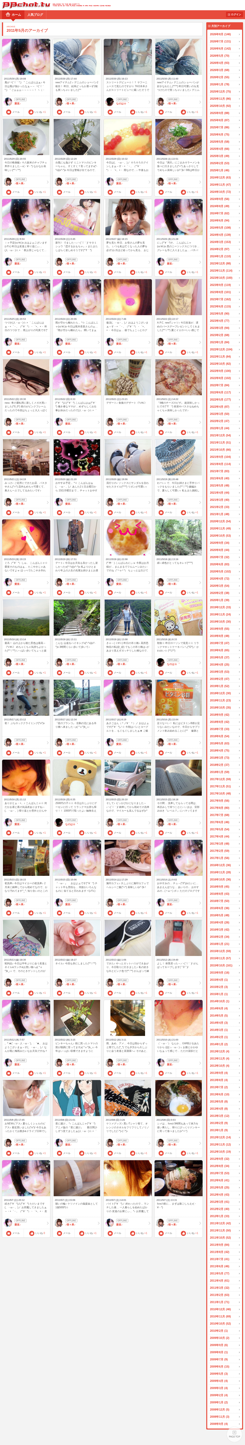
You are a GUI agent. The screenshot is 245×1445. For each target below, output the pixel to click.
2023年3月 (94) (219, 328)
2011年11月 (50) (220, 1230)
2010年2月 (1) (219, 1330)
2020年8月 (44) (219, 550)
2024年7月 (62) (219, 213)
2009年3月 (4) (219, 1388)
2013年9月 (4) (219, 1072)
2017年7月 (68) (219, 815)
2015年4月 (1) (219, 979)
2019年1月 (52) (219, 686)
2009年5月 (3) (219, 1373)
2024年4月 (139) (220, 234)
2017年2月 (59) (219, 850)
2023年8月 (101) (220, 292)
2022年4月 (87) (219, 406)
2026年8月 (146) (220, 34)
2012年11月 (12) (220, 1144)
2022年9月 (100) (220, 370)
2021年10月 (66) (220, 449)
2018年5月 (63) (219, 743)
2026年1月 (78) (219, 84)
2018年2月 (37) (219, 764)
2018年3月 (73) (219, 757)
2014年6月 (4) (219, 1008)
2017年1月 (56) (219, 858)
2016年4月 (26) (219, 922)
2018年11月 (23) (220, 700)
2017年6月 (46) (219, 822)
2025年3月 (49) (219, 156)
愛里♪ (18, 103)
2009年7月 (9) (219, 1359)
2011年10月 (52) (220, 1237)
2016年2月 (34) (219, 936)
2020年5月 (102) (220, 571)
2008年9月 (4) (219, 1423)
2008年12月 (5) (219, 1409)
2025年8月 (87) (219, 120)
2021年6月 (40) (219, 478)
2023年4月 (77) (219, 320)
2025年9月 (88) (219, 113)
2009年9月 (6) (219, 1345)
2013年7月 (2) (219, 1087)
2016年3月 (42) (219, 929)
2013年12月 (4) (219, 1051)
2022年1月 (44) (219, 428)
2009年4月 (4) (219, 1380)
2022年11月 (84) (220, 356)
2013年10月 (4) (219, 1065)
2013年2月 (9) (219, 1123)
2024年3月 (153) (220, 242)
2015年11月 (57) (220, 958)
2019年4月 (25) (219, 664)
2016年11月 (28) (220, 872)
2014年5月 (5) (219, 1015)
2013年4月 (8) (219, 1108)
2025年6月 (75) (219, 134)
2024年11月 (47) (220, 184)
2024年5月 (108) (220, 227)
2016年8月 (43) (219, 893)
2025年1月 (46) (219, 170)
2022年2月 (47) (219, 421)
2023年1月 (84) (219, 342)
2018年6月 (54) (219, 736)
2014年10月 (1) (219, 1001)
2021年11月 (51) (220, 442)
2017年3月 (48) (219, 843)
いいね (40, 112)
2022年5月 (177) (220, 399)
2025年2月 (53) (219, 163)
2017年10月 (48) (220, 793)
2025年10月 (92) (220, 105)
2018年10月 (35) (220, 707)
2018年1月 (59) (219, 772)
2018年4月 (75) (219, 750)
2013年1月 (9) (219, 1130)
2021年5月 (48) (219, 485)
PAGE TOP (234, 1434)
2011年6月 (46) (219, 1266)
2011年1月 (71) (219, 1302)
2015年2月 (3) (219, 987)
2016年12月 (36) (220, 865)
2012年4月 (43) (219, 1194)
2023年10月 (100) (221, 277)
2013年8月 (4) (219, 1080)
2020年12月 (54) (220, 521)
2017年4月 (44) (219, 836)
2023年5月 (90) (219, 313)
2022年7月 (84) (219, 385)
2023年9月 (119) (220, 285)
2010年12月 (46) (220, 1309)
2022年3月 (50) (219, 413)
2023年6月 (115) (220, 306)
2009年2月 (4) (219, 1395)
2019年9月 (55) (219, 628)
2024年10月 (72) (220, 191)
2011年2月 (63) (219, 1295)
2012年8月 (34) (219, 1166)
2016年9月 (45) (219, 886)
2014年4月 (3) (219, 1022)
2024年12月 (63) (220, 177)
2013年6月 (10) (219, 1094)
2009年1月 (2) (219, 1402)
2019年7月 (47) (219, 643)
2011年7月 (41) (219, 1259)
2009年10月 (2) (219, 1337)
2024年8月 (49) (219, 206)
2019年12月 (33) (220, 607)
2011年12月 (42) (220, 1223)
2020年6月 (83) (219, 564)
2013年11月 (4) (219, 1058)
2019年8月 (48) (219, 636)
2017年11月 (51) (220, 786)
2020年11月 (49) (220, 528)
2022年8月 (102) (220, 378)
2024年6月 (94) (219, 220)
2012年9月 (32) (219, 1158)
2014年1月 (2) (219, 1044)
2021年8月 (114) (220, 464)
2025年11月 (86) (220, 98)
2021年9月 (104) (220, 456)
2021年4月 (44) (219, 492)
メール (16, 112)
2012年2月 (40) (219, 1209)
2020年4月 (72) (219, 578)
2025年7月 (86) (219, 127)
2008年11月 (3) (219, 1416)
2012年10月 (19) (220, 1151)
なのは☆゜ (122, 103)
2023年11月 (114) (221, 270)
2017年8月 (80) (219, 807)
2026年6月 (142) (220, 48)
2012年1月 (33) (219, 1216)
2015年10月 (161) (221, 965)
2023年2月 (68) (219, 335)
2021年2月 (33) (219, 507)
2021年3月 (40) (219, 499)
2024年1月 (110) (220, 256)
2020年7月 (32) (219, 557)
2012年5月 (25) (219, 1187)
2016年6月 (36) (219, 908)
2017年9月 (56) (219, 800)
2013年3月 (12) (219, 1115)
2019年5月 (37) (219, 657)
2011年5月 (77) (219, 1273)
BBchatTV (55, 5)
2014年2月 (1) (219, 1037)
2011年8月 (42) (219, 1252)
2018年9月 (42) (219, 714)
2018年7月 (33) (219, 729)
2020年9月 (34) (219, 542)
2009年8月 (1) (219, 1352)
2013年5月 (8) (219, 1101)
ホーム (16, 14)
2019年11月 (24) (220, 614)
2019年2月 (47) (219, 678)
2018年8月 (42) (219, 721)
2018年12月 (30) (220, 693)
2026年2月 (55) (219, 77)
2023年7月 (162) (220, 299)
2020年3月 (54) (219, 585)
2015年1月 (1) (219, 994)
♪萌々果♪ (70, 103)
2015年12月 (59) (220, 951)
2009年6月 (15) (219, 1366)
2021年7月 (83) (219, 471)
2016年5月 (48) (219, 915)
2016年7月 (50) (219, 901)
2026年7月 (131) (220, 41)
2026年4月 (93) (219, 62)
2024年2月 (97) (219, 249)
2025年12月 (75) (220, 91)
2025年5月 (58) (219, 141)
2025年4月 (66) (219, 148)
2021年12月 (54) (220, 435)
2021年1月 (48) (219, 514)
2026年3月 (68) (219, 70)
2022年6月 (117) (220, 392)
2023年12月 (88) (220, 263)
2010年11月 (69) (220, 1316)
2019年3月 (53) (219, 671)
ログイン (236, 14)
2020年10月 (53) (220, 535)
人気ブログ (35, 14)
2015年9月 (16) (219, 972)
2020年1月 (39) (219, 600)
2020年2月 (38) (219, 593)
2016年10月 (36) (220, 879)
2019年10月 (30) (220, 621)
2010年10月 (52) (220, 1323)
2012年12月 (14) (220, 1137)
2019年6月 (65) (219, 650)
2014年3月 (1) (219, 1029)
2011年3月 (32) (219, 1287)
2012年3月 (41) (219, 1201)
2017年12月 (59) (220, 779)
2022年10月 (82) (220, 363)
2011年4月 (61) (219, 1280)
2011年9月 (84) (219, 1244)
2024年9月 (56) (219, 199)
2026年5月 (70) (219, 55)
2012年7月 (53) (219, 1173)
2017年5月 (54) (219, 829)
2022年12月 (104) (221, 349)
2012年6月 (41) (219, 1180)
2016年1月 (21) (219, 944)
